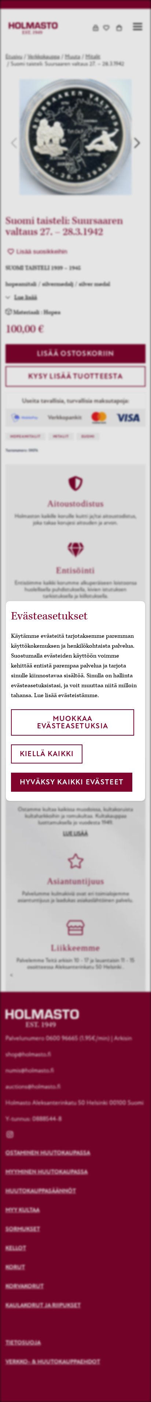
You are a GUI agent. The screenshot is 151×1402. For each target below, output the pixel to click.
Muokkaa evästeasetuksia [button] (72, 722)
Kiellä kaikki (47, 753)
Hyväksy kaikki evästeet (72, 782)
